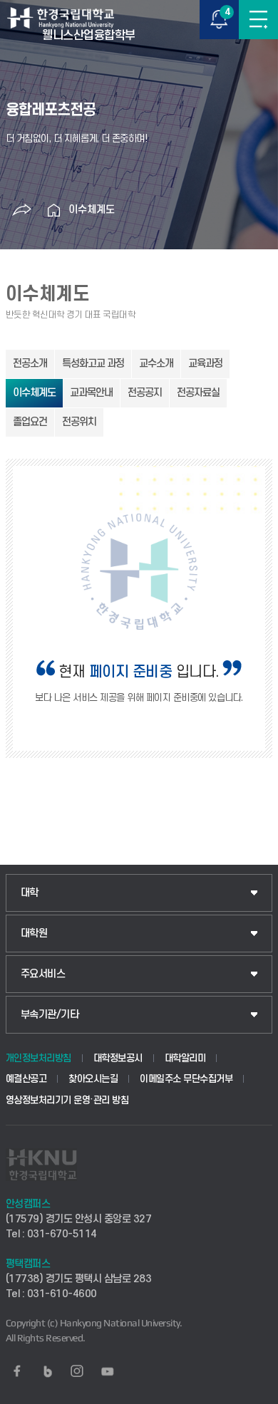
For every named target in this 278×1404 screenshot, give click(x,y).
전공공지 (145, 393)
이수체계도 (91, 210)
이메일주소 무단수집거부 (186, 1078)
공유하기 (22, 210)
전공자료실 (198, 393)
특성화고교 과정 (93, 364)
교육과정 (205, 364)
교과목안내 (91, 393)
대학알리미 (185, 1058)
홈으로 (54, 210)
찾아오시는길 (93, 1078)
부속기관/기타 (50, 1015)
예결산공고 (26, 1078)
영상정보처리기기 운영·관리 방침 (67, 1100)
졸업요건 (30, 422)
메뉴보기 (258, 19)
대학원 (34, 933)
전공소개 (30, 364)
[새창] (17, 1371)
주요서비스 (43, 974)
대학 (29, 893)
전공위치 (79, 422)
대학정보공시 (118, 1058)
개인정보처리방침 (38, 1058)
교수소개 (156, 364)
